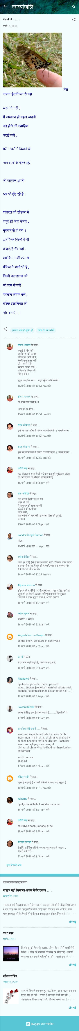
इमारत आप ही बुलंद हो (22, 330)
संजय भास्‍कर (24, 345)
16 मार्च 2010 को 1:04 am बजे (33, 602)
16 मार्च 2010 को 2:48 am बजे (33, 624)
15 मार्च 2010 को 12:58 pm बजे (34, 436)
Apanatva (23, 678)
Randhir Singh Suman (30, 535)
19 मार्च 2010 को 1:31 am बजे (33, 809)
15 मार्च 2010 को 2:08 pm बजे (33, 524)
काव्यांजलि (22, 7)
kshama (22, 798)
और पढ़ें (72, 922)
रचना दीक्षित (23, 556)
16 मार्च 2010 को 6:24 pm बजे (33, 696)
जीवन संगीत (10, 976)
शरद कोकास (24, 425)
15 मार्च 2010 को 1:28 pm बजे (33, 482)
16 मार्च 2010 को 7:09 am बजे (33, 646)
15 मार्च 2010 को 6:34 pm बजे (33, 546)
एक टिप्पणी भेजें (14, 865)
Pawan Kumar (26, 707)
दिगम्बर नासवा (24, 842)
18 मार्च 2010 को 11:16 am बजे (34, 788)
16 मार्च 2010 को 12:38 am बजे (34, 574)
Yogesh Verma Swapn (31, 635)
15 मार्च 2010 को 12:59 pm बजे (34, 457)
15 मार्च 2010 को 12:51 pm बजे (34, 386)
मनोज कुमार (23, 613)
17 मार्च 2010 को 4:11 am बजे (33, 718)
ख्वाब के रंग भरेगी (46, 330)
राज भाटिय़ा (23, 493)
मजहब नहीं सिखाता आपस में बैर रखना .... (27, 890)
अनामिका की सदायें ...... (29, 728)
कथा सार (8, 933)
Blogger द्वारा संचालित (41, 1024)
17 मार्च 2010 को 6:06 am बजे (33, 766)
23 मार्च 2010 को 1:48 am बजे (33, 856)
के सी (21, 657)
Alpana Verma (26, 585)
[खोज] (74, 7)
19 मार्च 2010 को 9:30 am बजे (33, 831)
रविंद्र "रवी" (23, 777)
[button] (74, 20)
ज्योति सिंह (22, 468)
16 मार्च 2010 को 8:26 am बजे (33, 668)
